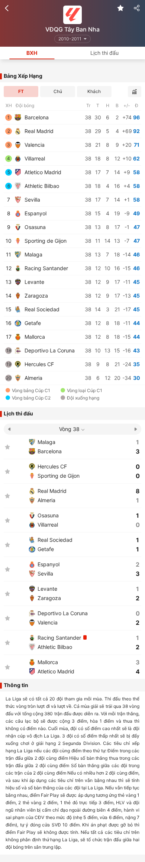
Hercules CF (38, 364)
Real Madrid (38, 131)
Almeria (32, 378)
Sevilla (31, 199)
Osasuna (34, 227)
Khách (94, 91)
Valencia (34, 145)
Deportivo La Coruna (49, 350)
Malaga (32, 254)
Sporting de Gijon (45, 241)
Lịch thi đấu (104, 53)
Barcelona (36, 117)
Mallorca (34, 337)
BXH (31, 53)
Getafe (32, 323)
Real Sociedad (41, 309)
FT (21, 91)
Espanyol (34, 213)
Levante (33, 282)
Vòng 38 (69, 429)
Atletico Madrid (42, 172)
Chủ (58, 91)
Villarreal (34, 158)
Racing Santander (45, 268)
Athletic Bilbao (41, 186)
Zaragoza (35, 295)
